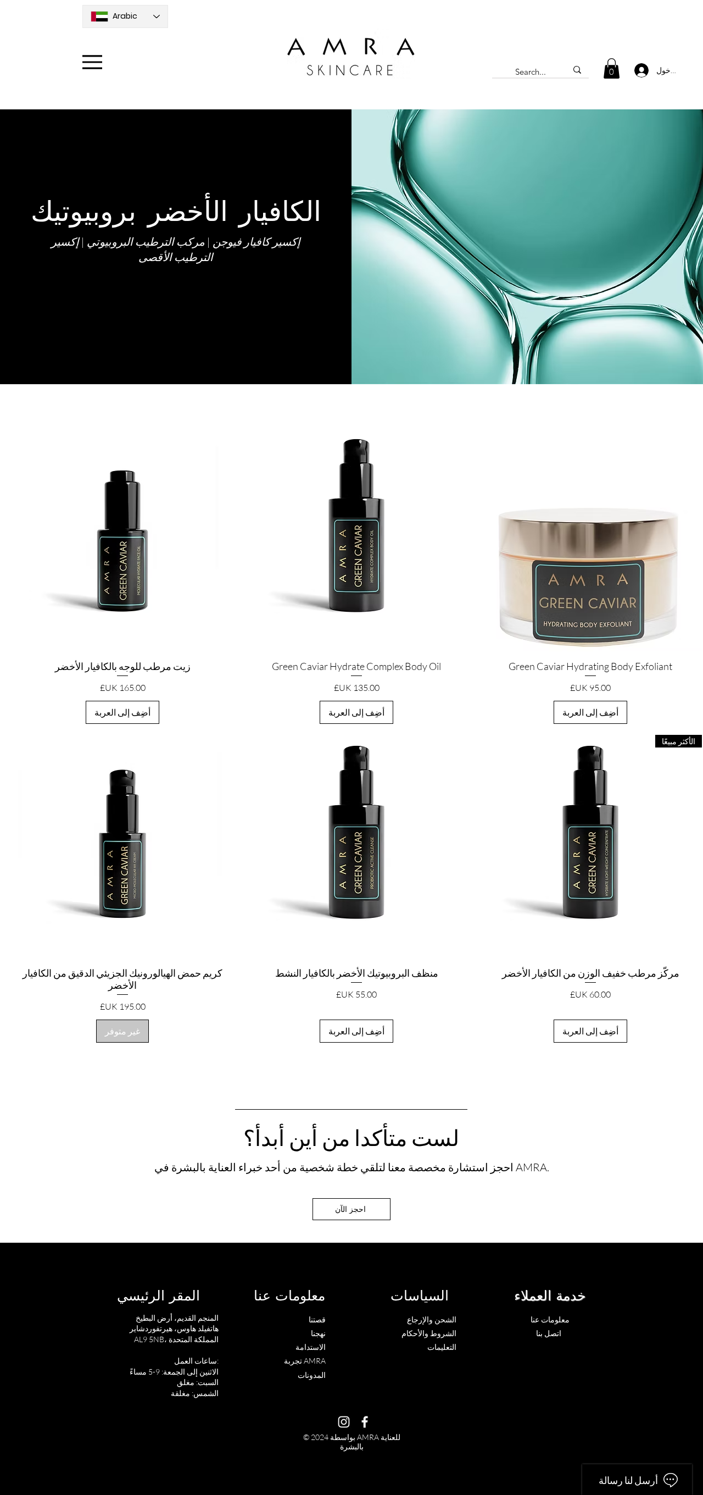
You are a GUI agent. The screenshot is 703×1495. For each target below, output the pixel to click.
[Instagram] (344, 1422)
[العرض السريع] (590, 539)
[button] (611, 68)
